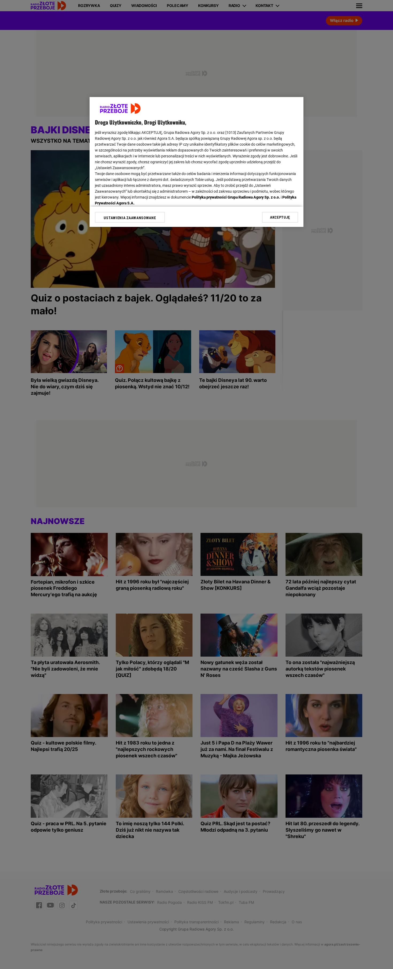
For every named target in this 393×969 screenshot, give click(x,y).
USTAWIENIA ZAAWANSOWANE (130, 218)
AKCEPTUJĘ (280, 217)
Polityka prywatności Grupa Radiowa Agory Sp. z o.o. (236, 197)
